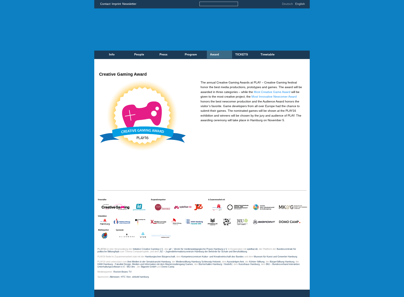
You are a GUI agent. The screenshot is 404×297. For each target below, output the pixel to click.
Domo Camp (167, 266)
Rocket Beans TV (122, 271)
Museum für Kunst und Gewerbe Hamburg (275, 256)
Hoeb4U (228, 264)
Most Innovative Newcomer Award (274, 96)
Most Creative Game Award (272, 92)
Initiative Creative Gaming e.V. (148, 249)
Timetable (267, 54)
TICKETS (241, 54)
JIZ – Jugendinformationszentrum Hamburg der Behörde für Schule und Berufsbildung (203, 251)
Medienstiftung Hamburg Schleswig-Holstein (198, 261)
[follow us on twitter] (254, 4)
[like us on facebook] (248, 4)
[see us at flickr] (260, 4)
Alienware (115, 276)
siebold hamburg (140, 276)
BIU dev (131, 266)
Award (214, 54)
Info (112, 54)
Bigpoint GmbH (148, 266)
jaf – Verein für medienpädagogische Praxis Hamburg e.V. (197, 249)
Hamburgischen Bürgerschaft (160, 256)
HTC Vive (126, 276)
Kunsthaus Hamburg (249, 264)
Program (191, 54)
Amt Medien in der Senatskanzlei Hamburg (149, 261)
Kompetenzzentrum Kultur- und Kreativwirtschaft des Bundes (212, 256)
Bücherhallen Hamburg (210, 264)
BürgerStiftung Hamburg (282, 261)
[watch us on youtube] (267, 4)
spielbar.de (252, 249)
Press (163, 54)
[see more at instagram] (273, 4)
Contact (105, 3)
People (139, 54)
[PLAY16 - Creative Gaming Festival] (183, 29)
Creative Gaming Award (123, 74)
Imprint (116, 3)
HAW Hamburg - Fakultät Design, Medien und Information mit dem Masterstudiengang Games (145, 264)
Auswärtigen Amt (235, 261)
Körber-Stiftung (256, 261)
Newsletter (129, 3)
